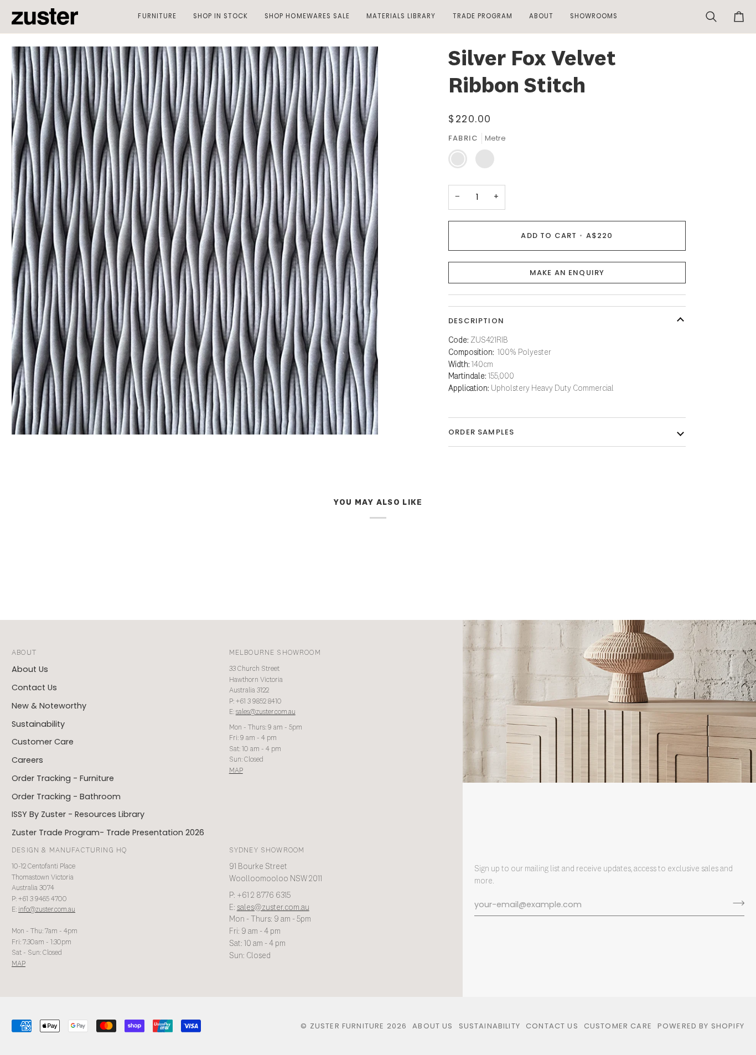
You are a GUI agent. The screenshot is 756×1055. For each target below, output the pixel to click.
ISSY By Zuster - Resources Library (78, 814)
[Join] (735, 903)
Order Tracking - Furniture (63, 778)
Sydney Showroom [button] (267, 850)
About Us (30, 669)
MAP (236, 770)
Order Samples (481, 432)
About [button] (24, 652)
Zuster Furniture (347, 1026)
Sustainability (38, 724)
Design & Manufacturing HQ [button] (69, 850)
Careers (27, 760)
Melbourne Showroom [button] (275, 652)
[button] (157, 16)
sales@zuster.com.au (266, 712)
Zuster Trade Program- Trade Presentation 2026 (108, 832)
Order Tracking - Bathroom (66, 796)
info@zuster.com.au (46, 909)
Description (476, 321)
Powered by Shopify (700, 1026)
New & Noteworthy (49, 705)
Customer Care (43, 741)
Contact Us (34, 687)
